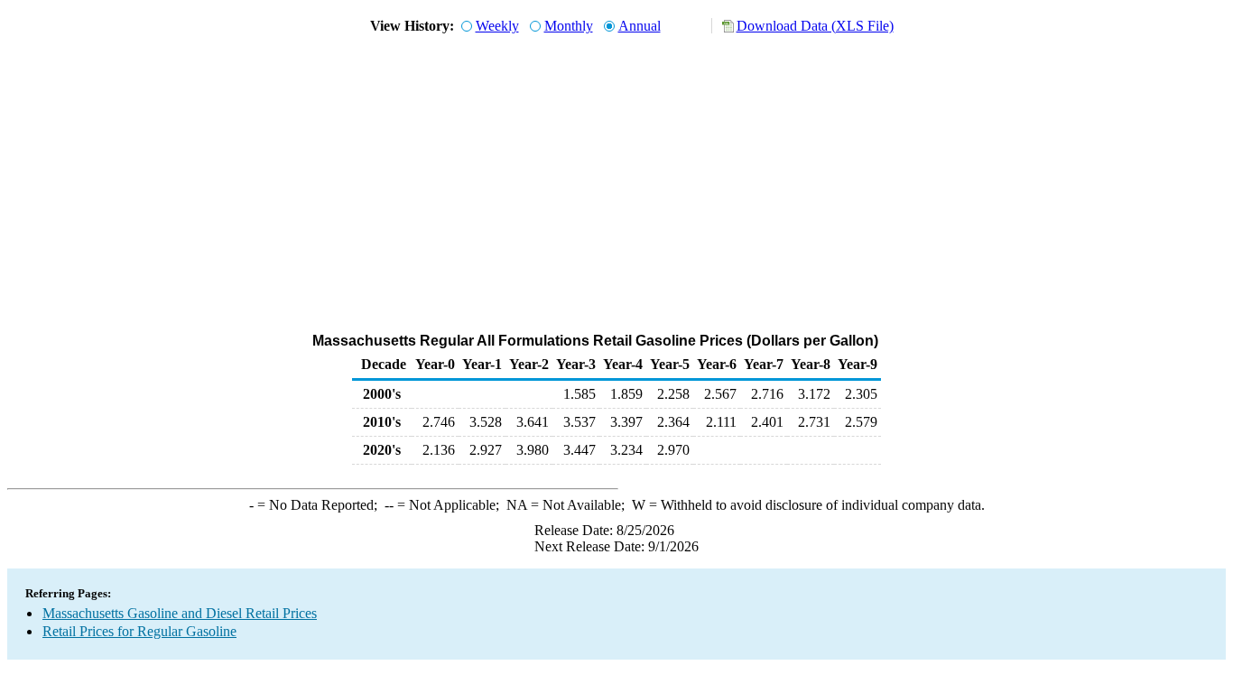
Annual (639, 25)
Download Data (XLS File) (815, 25)
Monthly (568, 25)
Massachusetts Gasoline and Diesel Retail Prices (179, 613)
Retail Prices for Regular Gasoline (139, 631)
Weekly (497, 25)
